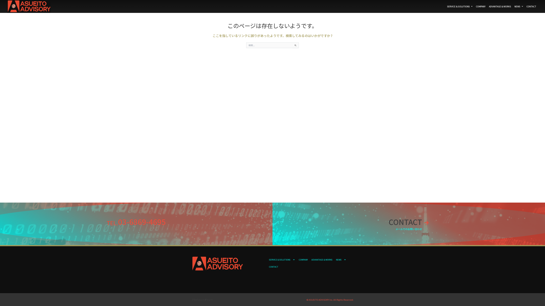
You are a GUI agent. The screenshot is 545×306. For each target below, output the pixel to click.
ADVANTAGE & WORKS (500, 6)
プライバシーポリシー (202, 299)
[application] (291, 259)
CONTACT (531, 6)
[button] (459, 6)
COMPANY (481, 6)
